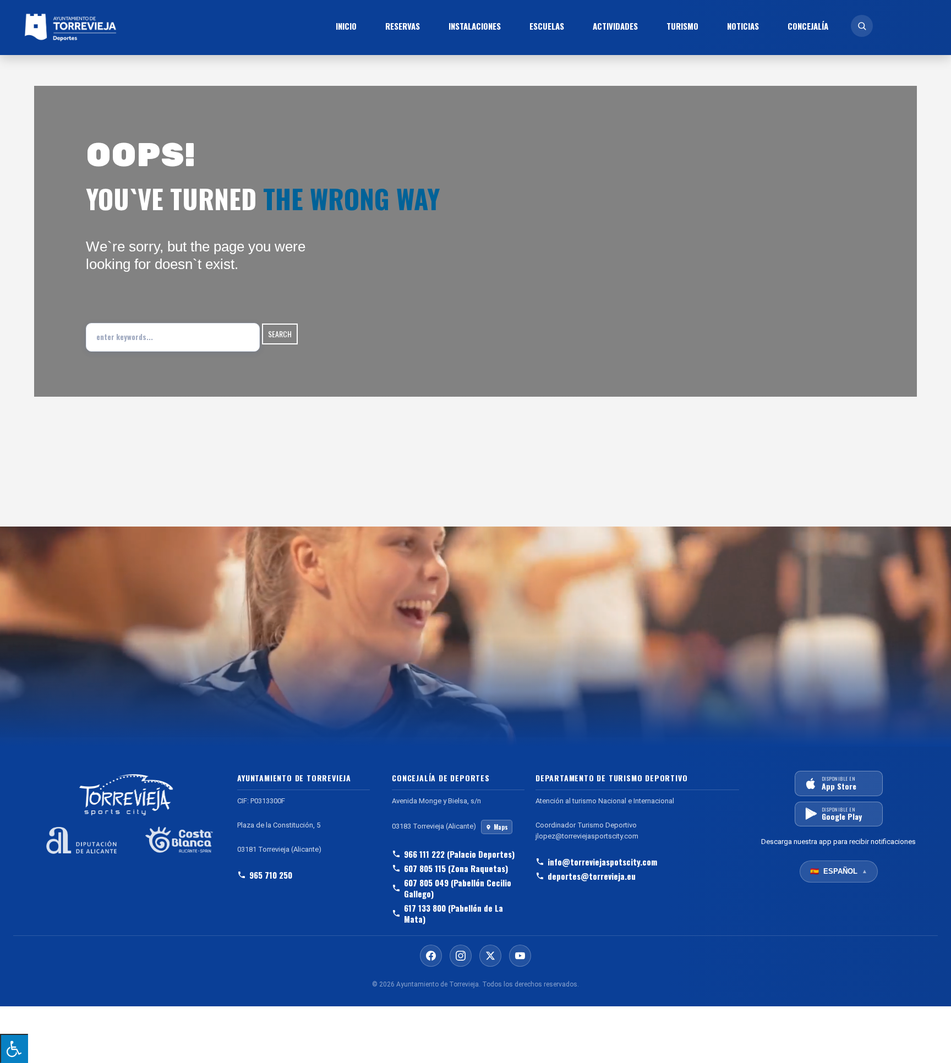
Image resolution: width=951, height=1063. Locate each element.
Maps (501, 827)
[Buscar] (862, 26)
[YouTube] (520, 956)
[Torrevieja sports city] (140, 27)
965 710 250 (270, 874)
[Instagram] (461, 956)
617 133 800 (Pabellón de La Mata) (453, 913)
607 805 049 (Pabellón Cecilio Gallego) (457, 888)
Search (280, 333)
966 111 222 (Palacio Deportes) (459, 853)
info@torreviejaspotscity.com (602, 861)
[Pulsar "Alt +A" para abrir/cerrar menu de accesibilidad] (14, 1048)
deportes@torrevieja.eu (592, 875)
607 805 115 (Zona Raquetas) (456, 868)
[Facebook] (431, 956)
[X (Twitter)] (490, 956)
